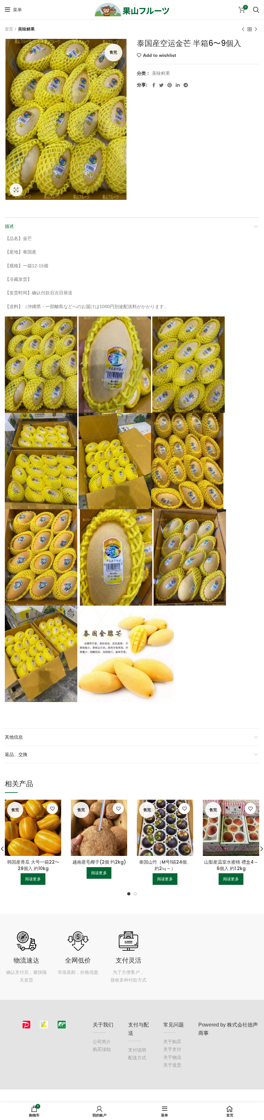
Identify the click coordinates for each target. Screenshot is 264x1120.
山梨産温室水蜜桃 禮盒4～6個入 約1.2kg (231, 865)
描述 (9, 226)
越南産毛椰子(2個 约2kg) (99, 862)
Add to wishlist (159, 55)
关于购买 (172, 1041)
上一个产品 (243, 29)
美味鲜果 (26, 29)
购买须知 (102, 1049)
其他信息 (14, 737)
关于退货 (172, 1065)
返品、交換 (16, 754)
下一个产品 (256, 29)
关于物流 (172, 1057)
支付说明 (137, 1050)
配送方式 (137, 1057)
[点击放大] (16, 189)
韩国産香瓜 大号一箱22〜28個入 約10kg (33, 865)
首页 (9, 29)
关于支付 (172, 1049)
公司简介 (102, 1041)
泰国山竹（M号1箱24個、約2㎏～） (165, 865)
